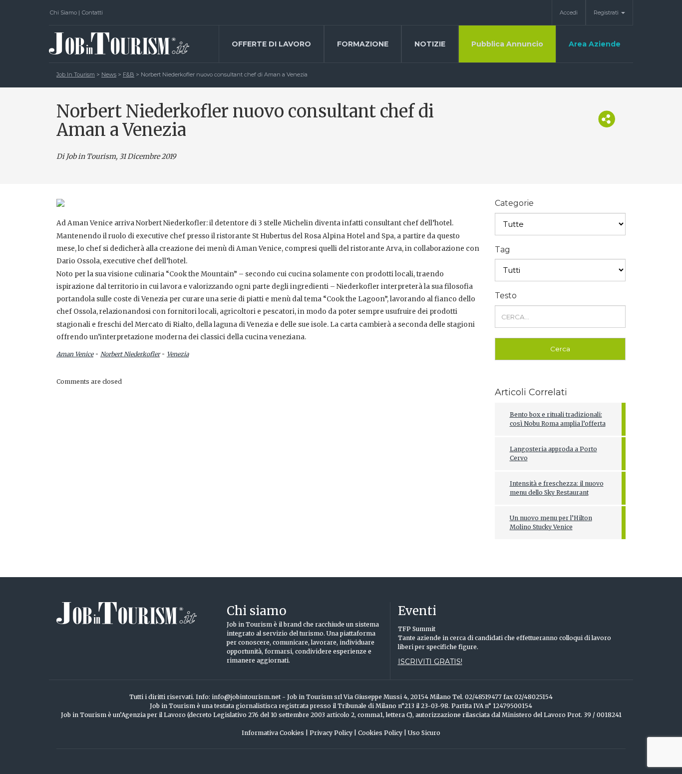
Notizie (429, 43)
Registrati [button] (607, 12)
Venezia (178, 354)
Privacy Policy (333, 733)
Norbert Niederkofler (130, 354)
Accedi (569, 12)
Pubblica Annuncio (507, 43)
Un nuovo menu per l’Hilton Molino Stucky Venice (551, 522)
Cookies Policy (382, 733)
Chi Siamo (65, 12)
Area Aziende (595, 43)
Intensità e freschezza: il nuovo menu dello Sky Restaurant (557, 488)
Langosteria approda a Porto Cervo (553, 453)
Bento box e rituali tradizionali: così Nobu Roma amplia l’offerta (558, 419)
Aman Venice (74, 354)
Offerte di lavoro (271, 43)
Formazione (362, 43)
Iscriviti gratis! (430, 661)
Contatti (92, 12)
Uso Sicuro (424, 733)
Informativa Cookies (275, 733)
